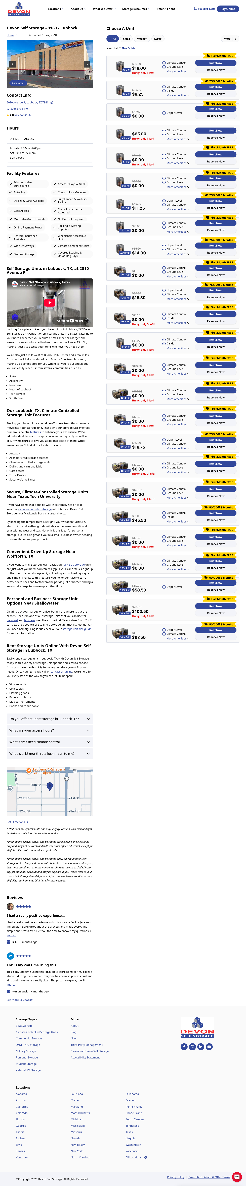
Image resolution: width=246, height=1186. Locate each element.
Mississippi (78, 1126)
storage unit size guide (76, 629)
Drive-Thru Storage (28, 1045)
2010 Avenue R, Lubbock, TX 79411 (28, 102)
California (22, 1106)
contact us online (61, 671)
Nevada (75, 1138)
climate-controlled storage (35, 509)
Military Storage (26, 1051)
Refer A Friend (166, 9)
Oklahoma (132, 1094)
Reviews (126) (22, 115)
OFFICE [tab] (14, 139)
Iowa (19, 1145)
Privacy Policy (175, 1177)
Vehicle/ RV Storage (28, 1070)
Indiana (20, 1138)
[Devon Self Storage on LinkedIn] (200, 1046)
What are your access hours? (31, 730)
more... (11, 935)
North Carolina (80, 1157)
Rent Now (215, 63)
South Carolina (135, 1119)
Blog (73, 1032)
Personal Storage (27, 1057)
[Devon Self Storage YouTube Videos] (209, 1046)
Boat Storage (24, 1026)
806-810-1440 (206, 9)
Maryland (77, 1106)
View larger (18, 83)
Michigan (77, 1119)
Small (126, 38)
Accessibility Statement (85, 1057)
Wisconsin (132, 1151)
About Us (77, 9)
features (35, 432)
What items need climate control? (35, 742)
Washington (133, 1145)
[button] (50, 791)
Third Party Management (87, 1045)
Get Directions (16, 822)
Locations (54, 9)
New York (77, 1151)
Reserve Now (216, 70)
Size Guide (128, 48)
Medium (142, 38)
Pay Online (228, 9)
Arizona (21, 1100)
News (74, 1038)
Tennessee (132, 1126)
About (74, 1026)
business (29, 620)
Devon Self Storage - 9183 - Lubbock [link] (44, 35)
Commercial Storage (29, 1038)
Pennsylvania (134, 1106)
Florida (20, 1119)
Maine (75, 1100)
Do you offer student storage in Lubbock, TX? (44, 719)
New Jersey (78, 1145)
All (114, 38)
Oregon (131, 1100)
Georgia (21, 1126)
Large (158, 38)
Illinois (20, 1132)
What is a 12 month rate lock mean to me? (42, 753)
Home (10, 35)
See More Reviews (18, 1000)
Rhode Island (134, 1113)
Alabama (21, 1094)
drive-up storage (74, 564)
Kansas (20, 1151)
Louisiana (77, 1094)
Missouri (76, 1132)
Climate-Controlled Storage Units (37, 1032)
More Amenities (176, 71)
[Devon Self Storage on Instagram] (192, 1046)
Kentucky (22, 1157)
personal (12, 620)
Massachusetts (80, 1113)
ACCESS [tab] (29, 139)
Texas (129, 1132)
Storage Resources (134, 9)
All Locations (136, 1157)
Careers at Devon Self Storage (90, 1051)
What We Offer (102, 9)
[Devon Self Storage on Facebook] (184, 1046)
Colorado (22, 1113)
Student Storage (26, 1064)
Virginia (130, 1138)
